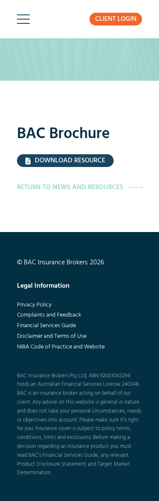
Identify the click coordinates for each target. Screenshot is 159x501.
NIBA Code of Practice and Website (61, 347)
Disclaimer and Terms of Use (51, 336)
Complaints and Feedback (49, 315)
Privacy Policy (34, 305)
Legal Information (43, 286)
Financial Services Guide (46, 326)
